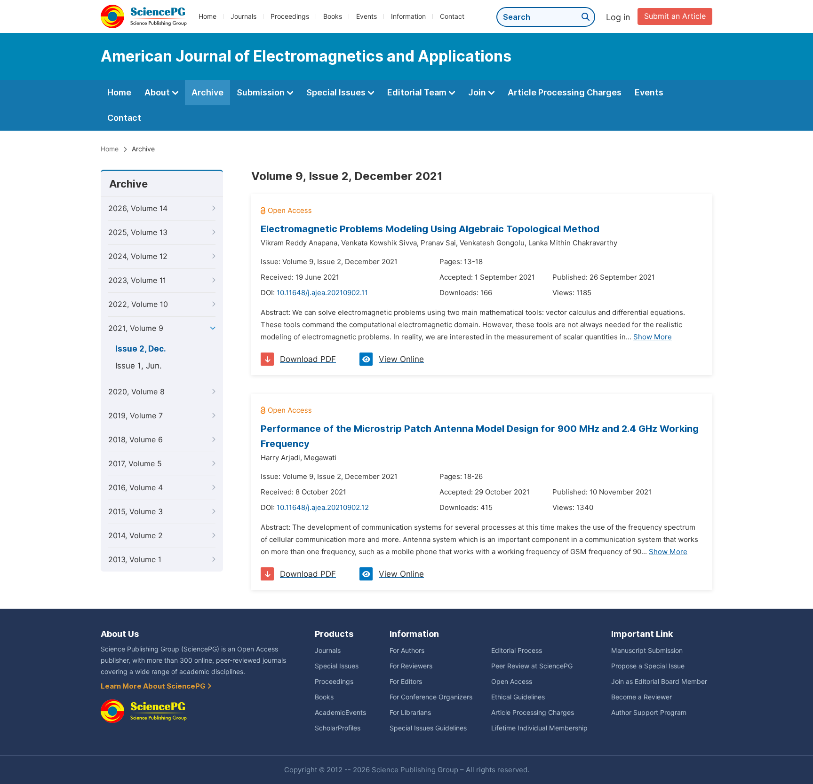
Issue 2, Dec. (140, 348)
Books (332, 16)
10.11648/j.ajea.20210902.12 (323, 507)
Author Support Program (648, 712)
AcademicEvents (340, 712)
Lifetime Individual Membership (539, 728)
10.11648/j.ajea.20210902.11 (322, 293)
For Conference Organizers (431, 697)
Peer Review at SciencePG (532, 666)
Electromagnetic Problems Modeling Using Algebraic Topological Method (430, 229)
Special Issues (336, 92)
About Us (120, 634)
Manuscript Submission (647, 650)
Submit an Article (675, 16)
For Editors (406, 681)
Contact (452, 16)
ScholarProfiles (337, 728)
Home (207, 16)
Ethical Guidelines (518, 697)
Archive (207, 92)
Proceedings (290, 16)
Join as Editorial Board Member (659, 681)
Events (366, 16)
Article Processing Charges (565, 92)
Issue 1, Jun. (138, 365)
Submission (262, 92)
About (158, 92)
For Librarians (410, 712)
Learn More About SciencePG (154, 686)
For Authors (407, 650)
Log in (618, 17)
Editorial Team (417, 92)
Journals (243, 16)
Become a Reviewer (641, 697)
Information (408, 16)
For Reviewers (411, 666)
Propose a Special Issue (648, 666)
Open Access (511, 681)
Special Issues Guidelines (428, 728)
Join (478, 92)
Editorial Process (516, 650)
